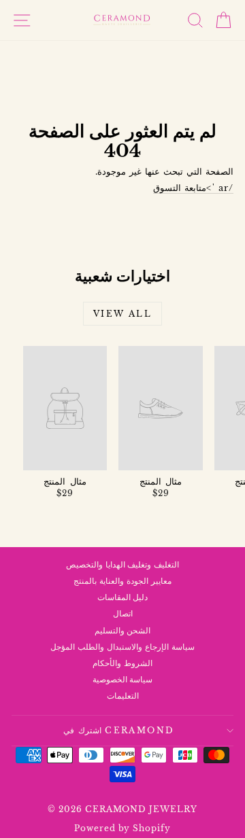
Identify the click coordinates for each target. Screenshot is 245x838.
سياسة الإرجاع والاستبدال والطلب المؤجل (122, 647)
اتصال (123, 613)
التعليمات (123, 696)
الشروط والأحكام (122, 663)
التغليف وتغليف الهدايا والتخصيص (123, 564)
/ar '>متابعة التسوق (193, 188)
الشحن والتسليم (123, 630)
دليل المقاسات (122, 597)
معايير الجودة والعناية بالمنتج (123, 581)
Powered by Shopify (123, 828)
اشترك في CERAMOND (118, 730)
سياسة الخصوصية (123, 679)
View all (122, 314)
